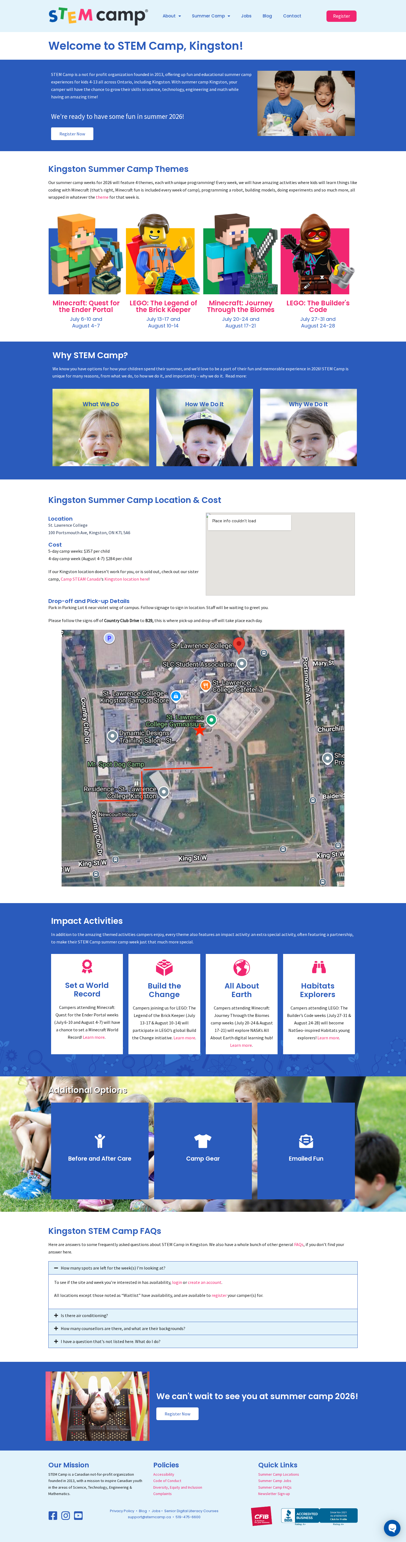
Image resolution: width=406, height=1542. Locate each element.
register (219, 1295)
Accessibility (163, 1474)
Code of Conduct (167, 1480)
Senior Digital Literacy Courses (191, 1511)
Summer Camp (208, 16)
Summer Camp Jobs (274, 1480)
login (177, 1282)
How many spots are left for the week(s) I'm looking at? (113, 1268)
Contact (292, 16)
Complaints (162, 1493)
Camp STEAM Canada (81, 579)
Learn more (94, 1037)
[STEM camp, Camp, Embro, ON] (319, 1516)
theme (102, 197)
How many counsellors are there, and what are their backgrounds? (123, 1328)
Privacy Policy (122, 1511)
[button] (203, 1268)
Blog (267, 16)
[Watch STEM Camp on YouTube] (78, 1516)
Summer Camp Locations (278, 1474)
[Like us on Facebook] (53, 1516)
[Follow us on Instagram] (66, 1516)
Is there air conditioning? (84, 1315)
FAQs (299, 1244)
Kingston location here (126, 579)
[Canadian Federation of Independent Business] (261, 1515)
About (169, 16)
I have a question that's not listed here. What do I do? (110, 1341)
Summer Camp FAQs (275, 1487)
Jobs (246, 16)
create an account (205, 1282)
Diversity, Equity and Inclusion (177, 1487)
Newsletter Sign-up (274, 1493)
